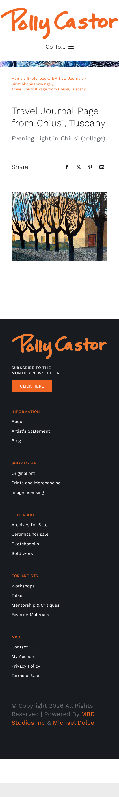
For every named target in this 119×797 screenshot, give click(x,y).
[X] (78, 167)
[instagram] (59, 742)
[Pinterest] (90, 167)
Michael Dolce (73, 722)
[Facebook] (67, 167)
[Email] (101, 167)
